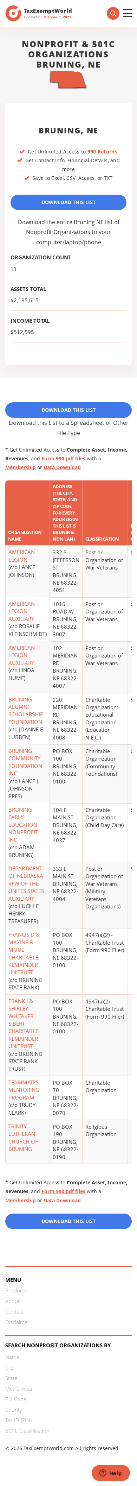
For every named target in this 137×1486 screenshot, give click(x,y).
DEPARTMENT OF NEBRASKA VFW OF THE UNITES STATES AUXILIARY (26, 883)
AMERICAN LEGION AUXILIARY (21, 611)
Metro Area (18, 1388)
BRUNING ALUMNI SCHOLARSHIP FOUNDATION (25, 710)
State (11, 1377)
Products (16, 1290)
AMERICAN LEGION (21, 555)
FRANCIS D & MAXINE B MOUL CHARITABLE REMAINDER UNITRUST (24, 953)
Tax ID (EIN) (18, 1420)
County (13, 1409)
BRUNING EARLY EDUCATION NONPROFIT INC (23, 824)
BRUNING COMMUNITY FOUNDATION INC (25, 762)
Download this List (68, 1221)
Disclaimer (17, 1322)
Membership (20, 467)
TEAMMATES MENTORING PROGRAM (23, 1090)
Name (12, 1356)
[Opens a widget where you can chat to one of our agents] (110, 1473)
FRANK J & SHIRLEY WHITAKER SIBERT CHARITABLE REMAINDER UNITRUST (23, 1023)
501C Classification (27, 1430)
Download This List (68, 202)
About (12, 1300)
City (9, 1367)
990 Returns (102, 151)
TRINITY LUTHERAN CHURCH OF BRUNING (23, 1137)
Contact (14, 1311)
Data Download (62, 467)
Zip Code (15, 1399)
